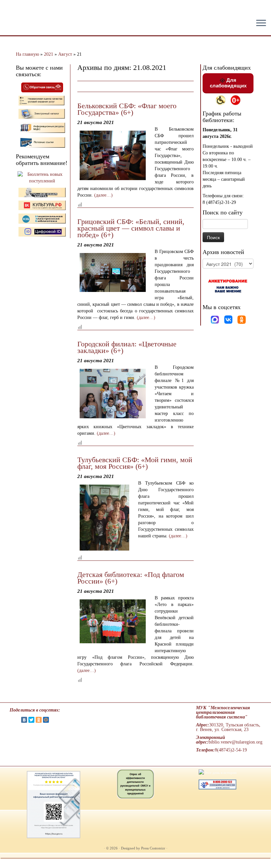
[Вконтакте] (229, 319)
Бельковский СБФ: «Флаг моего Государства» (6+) (126, 109)
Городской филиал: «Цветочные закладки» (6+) (126, 347)
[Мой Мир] (46, 720)
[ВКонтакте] (24, 720)
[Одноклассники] (242, 319)
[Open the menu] (261, 23)
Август (65, 54)
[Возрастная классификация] (235, 99)
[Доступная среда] (220, 99)
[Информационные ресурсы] (42, 127)
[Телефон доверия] (217, 784)
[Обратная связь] (42, 86)
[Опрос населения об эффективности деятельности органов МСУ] (135, 784)
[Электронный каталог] (42, 113)
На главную (27, 54)
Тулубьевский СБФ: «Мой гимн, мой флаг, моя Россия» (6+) (134, 463)
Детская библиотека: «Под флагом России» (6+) (130, 577)
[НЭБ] (42, 205)
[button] (11, 10)
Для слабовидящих (228, 82)
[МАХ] (215, 319)
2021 (48, 54)
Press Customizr (153, 848)
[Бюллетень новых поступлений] (42, 177)
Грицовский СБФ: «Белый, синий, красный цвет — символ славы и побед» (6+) (130, 228)
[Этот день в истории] (217, 772)
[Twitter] (31, 720)
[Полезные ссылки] (42, 142)
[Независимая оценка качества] (42, 100)
